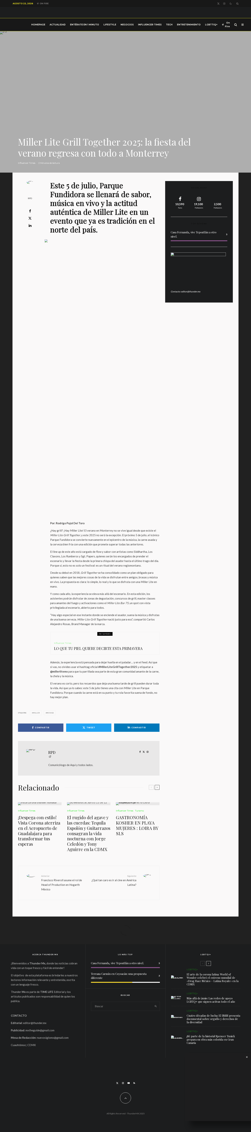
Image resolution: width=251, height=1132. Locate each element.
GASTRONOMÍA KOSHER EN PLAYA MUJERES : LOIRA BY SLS (137, 825)
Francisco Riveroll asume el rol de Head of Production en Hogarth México (61, 883)
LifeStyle (109, 24)
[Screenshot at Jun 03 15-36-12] (89, 803)
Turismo (139, 810)
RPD (30, 198)
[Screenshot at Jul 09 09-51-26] (177, 1037)
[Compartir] (30, 211)
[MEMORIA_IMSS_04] (177, 1016)
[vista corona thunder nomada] (40, 803)
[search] (156, 1006)
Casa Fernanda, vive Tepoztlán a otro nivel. (117, 963)
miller (36, 713)
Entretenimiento (189, 24)
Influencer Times (150, 24)
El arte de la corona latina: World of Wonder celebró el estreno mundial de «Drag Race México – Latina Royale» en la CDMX (213, 979)
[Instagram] (224, 4)
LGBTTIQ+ (211, 24)
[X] (218, 4)
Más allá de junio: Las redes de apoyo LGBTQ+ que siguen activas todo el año (211, 1000)
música (50, 713)
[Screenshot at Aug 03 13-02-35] (177, 976)
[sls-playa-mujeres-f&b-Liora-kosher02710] (137, 803)
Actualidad (58, 24)
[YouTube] (129, 1083)
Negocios (127, 24)
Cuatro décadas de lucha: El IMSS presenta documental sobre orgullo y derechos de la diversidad (213, 1019)
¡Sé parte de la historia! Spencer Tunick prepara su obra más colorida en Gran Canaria (211, 1039)
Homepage (38, 24)
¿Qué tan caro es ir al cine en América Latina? (114, 880)
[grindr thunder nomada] (177, 997)
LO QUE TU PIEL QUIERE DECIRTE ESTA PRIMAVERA (98, 648)
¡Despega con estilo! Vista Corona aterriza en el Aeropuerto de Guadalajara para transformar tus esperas (39, 831)
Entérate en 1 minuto (84, 24)
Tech (169, 24)
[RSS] (134, 1083)
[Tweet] (30, 218)
